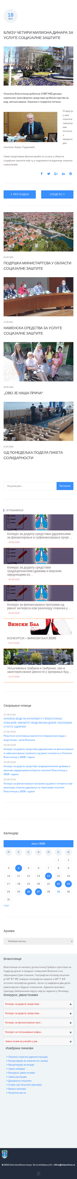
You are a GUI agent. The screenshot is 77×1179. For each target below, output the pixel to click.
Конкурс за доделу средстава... (23, 1004)
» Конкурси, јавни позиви (20, 1072)
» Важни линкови (16, 1088)
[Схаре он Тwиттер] (49, 174)
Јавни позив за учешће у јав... (22, 1041)
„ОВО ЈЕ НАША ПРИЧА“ (23, 393)
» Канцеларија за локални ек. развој (27, 1060)
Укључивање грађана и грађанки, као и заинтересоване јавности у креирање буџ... (39, 670)
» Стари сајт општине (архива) (24, 1084)
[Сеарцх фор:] (30, 486)
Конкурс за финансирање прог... (23, 1022)
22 (58, 884)
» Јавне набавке (15, 1068)
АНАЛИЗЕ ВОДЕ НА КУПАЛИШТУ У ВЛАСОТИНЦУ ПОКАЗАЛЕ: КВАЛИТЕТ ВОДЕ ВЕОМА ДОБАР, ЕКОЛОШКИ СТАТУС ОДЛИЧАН (38, 722)
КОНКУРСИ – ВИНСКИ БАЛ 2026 (31, 638)
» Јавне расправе (16, 1077)
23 (68, 884)
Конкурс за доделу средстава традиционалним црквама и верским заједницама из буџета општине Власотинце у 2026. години (37, 770)
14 (48, 876)
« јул (6, 905)
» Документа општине (19, 1080)
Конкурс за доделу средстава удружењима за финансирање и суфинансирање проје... (39, 535)
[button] (38, 1173)
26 (28, 891)
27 (38, 891)
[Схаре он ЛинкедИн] (63, 174)
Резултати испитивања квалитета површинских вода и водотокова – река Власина (35, 738)
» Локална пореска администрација (27, 1057)
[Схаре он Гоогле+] (56, 174)
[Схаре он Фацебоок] (41, 174)
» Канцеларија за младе (20, 1064)
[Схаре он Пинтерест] (70, 174)
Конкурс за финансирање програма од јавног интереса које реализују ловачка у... (39, 606)
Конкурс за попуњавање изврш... (23, 1032)
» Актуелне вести (16, 1092)
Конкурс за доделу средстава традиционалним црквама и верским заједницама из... (34, 571)
